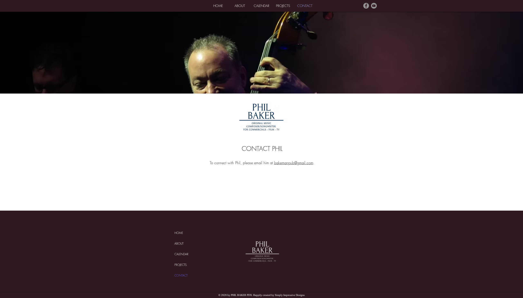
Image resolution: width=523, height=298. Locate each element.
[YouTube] (374, 6)
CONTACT (181, 275)
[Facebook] (366, 6)
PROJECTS (180, 265)
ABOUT (178, 243)
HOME (178, 233)
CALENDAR (181, 254)
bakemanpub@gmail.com (293, 162)
